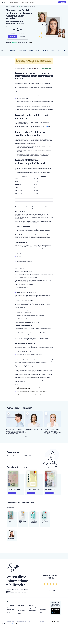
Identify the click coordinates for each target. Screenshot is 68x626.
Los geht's (12, 492)
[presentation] (34, 313)
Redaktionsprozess (43, 609)
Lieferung (19, 613)
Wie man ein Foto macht (22, 607)
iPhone (41, 126)
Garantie (19, 611)
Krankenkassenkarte (10, 609)
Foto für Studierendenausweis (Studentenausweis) (45, 523)
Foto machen (22, 36)
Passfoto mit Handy (32, 611)
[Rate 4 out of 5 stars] (53, 584)
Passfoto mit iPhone (32, 610)
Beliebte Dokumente (10, 507)
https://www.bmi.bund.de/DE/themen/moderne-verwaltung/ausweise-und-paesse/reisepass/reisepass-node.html (35, 394)
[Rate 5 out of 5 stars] (56, 584)
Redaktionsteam (42, 610)
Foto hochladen (62, 2)
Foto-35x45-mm (9, 610)
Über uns (41, 607)
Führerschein (9, 607)
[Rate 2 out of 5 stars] (47, 584)
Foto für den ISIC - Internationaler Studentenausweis (34, 522)
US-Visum (8, 612)
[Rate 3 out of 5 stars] (50, 584)
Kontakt (41, 612)
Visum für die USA (44, 320)
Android (46, 126)
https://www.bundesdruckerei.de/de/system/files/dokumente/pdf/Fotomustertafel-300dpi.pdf (32, 391)
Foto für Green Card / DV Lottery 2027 (11, 521)
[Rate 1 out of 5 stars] (44, 584)
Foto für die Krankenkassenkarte (22, 521)
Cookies (13, 623)
